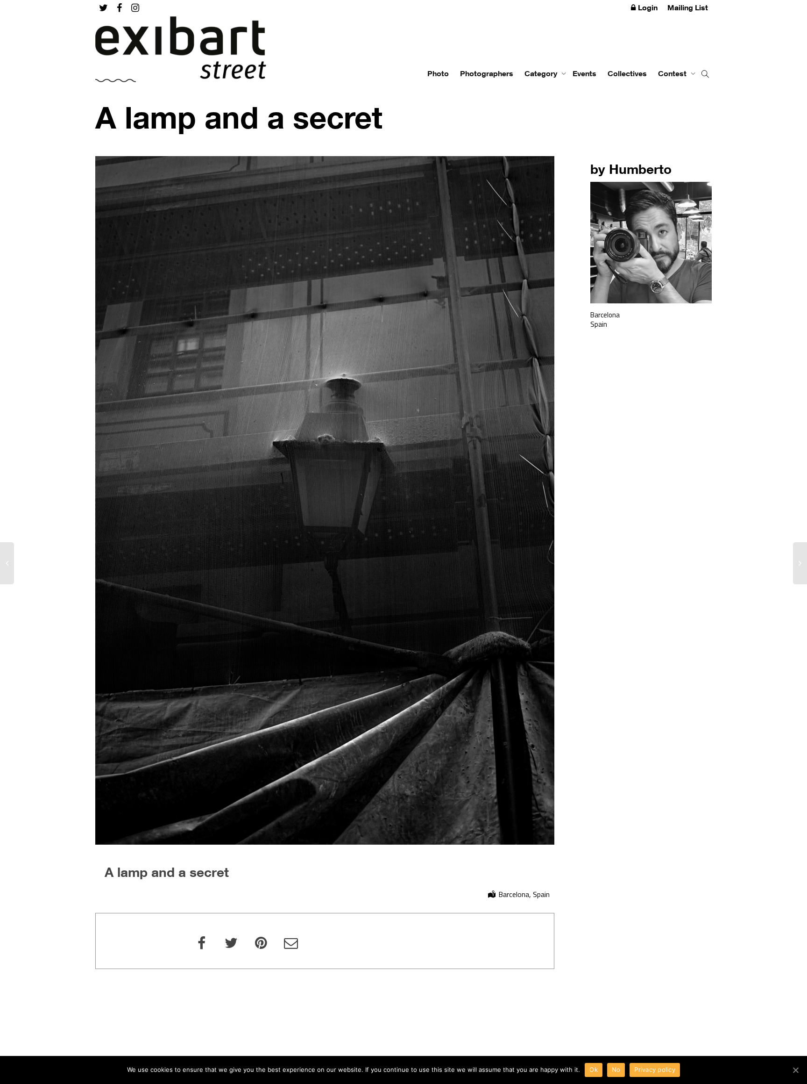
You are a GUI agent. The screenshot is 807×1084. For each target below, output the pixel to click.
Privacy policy (654, 1069)
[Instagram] (135, 7)
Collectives (627, 73)
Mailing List (687, 7)
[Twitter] (103, 7)
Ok (593, 1069)
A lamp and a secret (167, 872)
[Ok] (795, 1070)
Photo (438, 73)
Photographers (486, 73)
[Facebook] (119, 7)
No (616, 1069)
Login (648, 7)
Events (584, 73)
